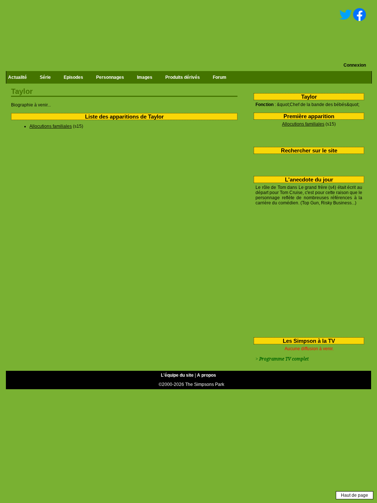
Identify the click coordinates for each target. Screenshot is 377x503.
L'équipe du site (177, 375)
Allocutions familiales (303, 124)
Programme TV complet (284, 359)
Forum (219, 77)
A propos (206, 375)
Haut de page (354, 495)
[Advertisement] (306, 270)
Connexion (354, 65)
